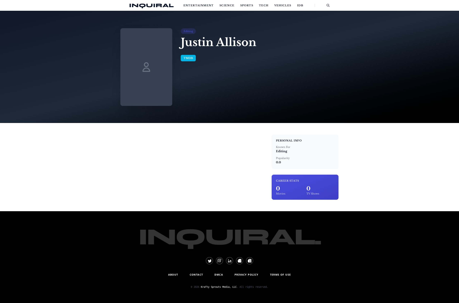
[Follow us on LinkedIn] (229, 260)
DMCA (218, 274)
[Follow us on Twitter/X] (209, 260)
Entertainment (198, 5)
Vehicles (282, 5)
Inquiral (151, 5)
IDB (300, 5)
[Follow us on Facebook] (239, 260)
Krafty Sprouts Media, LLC (219, 286)
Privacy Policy (247, 274)
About (173, 274)
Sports (246, 5)
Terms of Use (280, 274)
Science (227, 5)
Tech (264, 5)
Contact (196, 274)
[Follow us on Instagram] (219, 260)
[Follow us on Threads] (249, 260)
